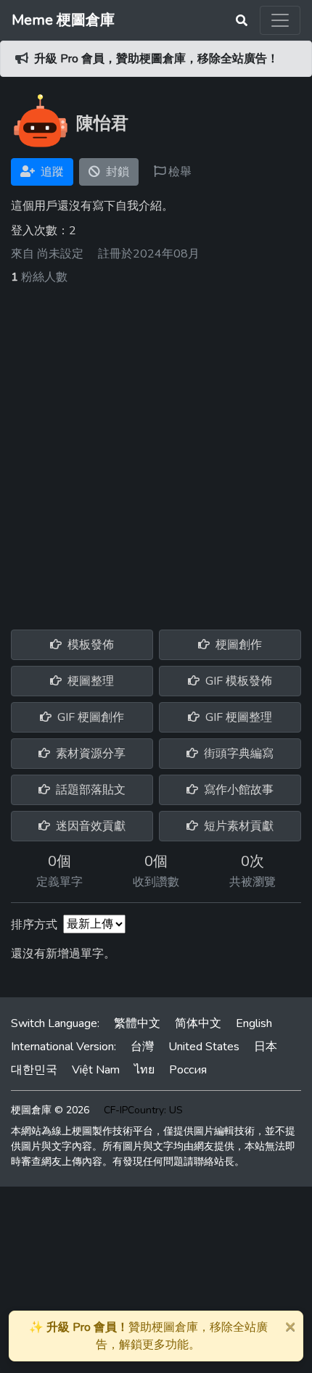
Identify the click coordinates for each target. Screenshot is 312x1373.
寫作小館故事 (237, 790)
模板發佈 (89, 645)
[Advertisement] (156, 449)
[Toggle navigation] (280, 20)
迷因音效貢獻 (89, 826)
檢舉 (178, 172)
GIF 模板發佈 (237, 681)
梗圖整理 (89, 681)
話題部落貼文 (89, 790)
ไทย (144, 1070)
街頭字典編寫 (237, 754)
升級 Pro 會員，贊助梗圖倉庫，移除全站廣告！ (156, 59)
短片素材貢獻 (237, 826)
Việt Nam (96, 1070)
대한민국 (34, 1070)
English (254, 1023)
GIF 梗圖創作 (89, 717)
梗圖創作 (237, 645)
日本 (265, 1047)
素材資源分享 (89, 754)
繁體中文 (137, 1023)
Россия (188, 1070)
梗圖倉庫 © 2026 (50, 1110)
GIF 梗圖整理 (237, 717)
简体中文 (198, 1023)
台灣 (142, 1047)
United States (203, 1047)
